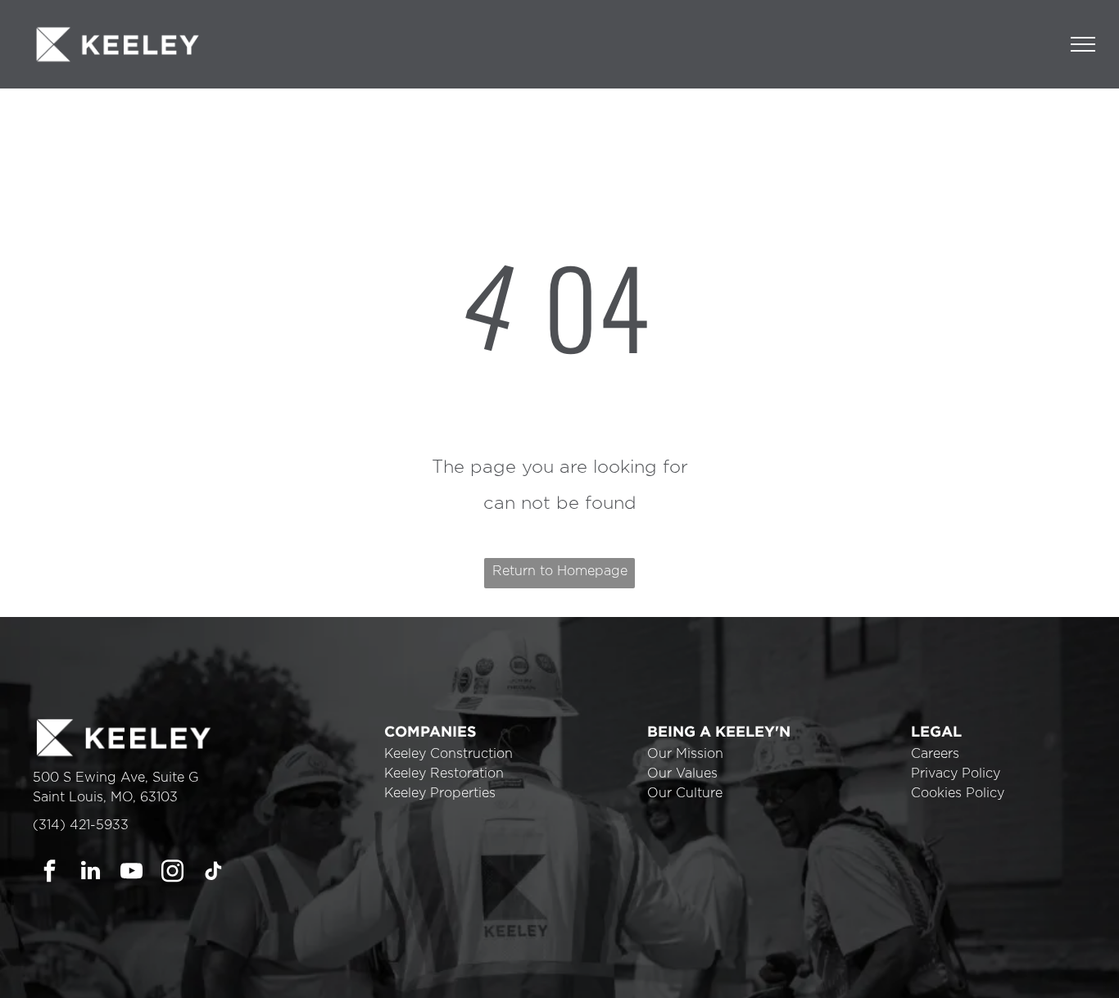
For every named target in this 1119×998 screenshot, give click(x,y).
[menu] (1083, 44)
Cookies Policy (957, 793)
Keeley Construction (448, 753)
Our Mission (685, 753)
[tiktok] (213, 872)
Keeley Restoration (444, 773)
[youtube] (131, 872)
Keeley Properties (440, 793)
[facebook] (49, 872)
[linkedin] (90, 872)
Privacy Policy (955, 773)
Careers (935, 753)
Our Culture (685, 793)
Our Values (682, 773)
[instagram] (172, 872)
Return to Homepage (559, 571)
